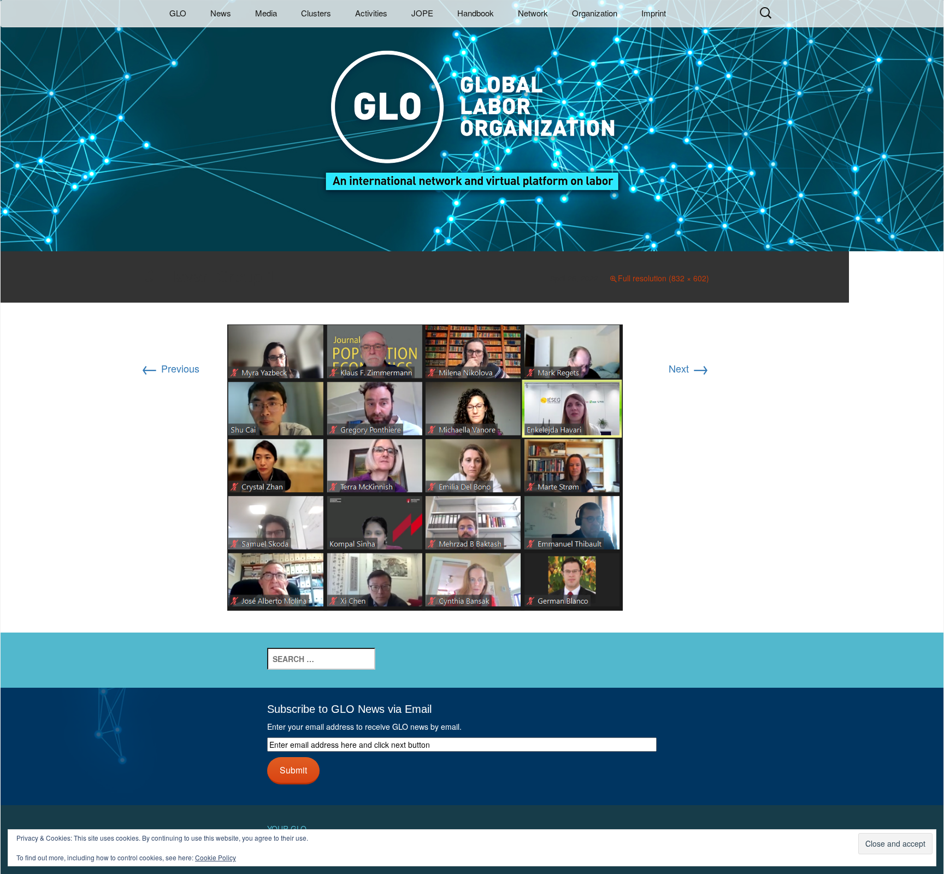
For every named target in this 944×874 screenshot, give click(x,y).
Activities (371, 13)
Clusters (316, 13)
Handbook (475, 13)
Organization (594, 13)
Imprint (653, 13)
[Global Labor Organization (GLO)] (472, 112)
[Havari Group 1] (425, 466)
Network (533, 13)
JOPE (422, 13)
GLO (177, 13)
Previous (170, 368)
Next (689, 368)
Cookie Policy (215, 857)
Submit (293, 770)
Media (266, 13)
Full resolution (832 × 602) (663, 278)
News (220, 13)
